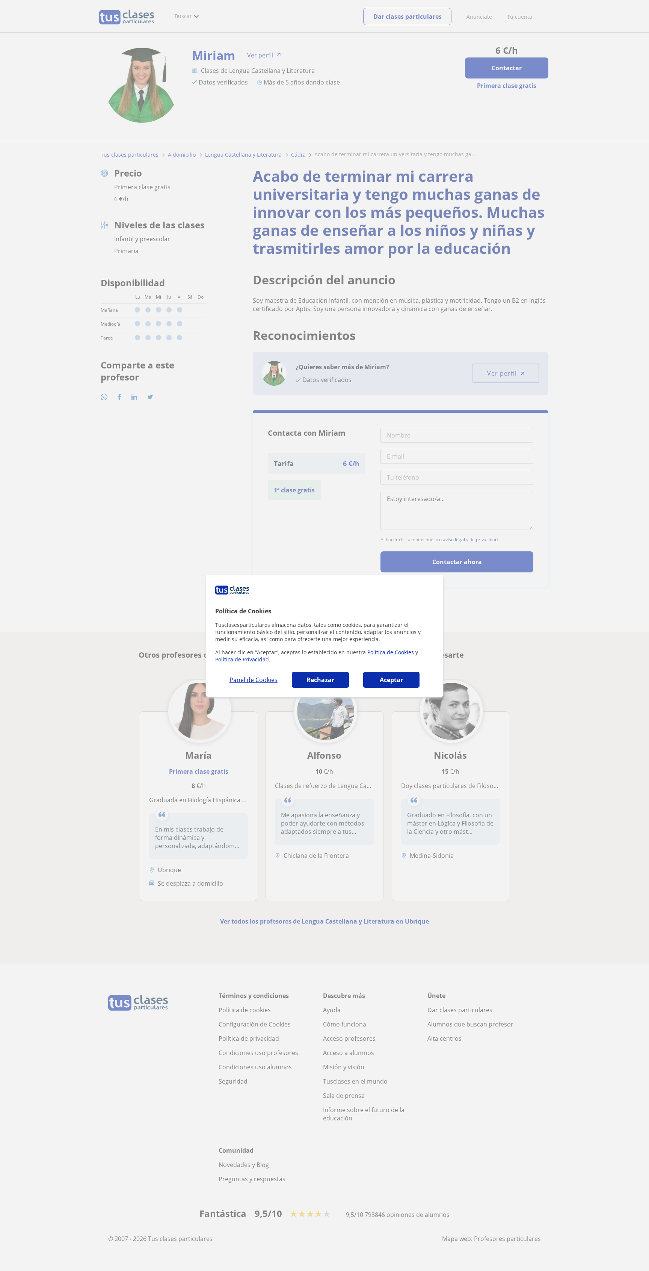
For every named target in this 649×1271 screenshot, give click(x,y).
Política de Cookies (390, 652)
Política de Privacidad (242, 659)
